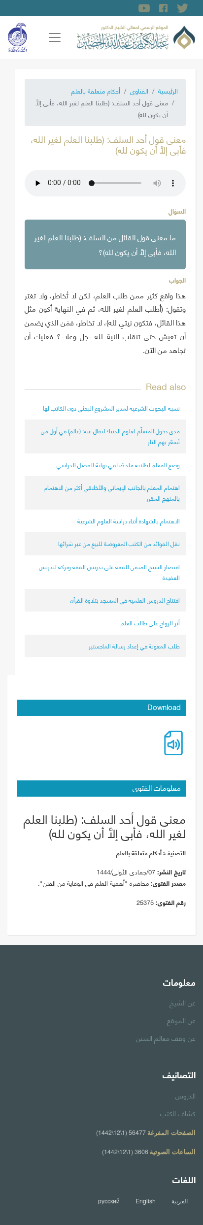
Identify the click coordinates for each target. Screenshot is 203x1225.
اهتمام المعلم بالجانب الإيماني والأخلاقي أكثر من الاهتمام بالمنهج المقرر (112, 493)
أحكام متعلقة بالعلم (95, 91)
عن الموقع (181, 1020)
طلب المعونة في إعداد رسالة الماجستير (134, 645)
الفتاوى (139, 91)
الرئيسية (168, 91)
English (145, 1200)
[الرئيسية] (136, 36)
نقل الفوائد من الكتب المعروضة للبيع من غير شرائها (119, 543)
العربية (179, 1200)
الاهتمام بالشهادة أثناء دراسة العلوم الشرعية (128, 520)
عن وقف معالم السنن (166, 1037)
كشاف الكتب (178, 1113)
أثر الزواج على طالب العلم (150, 622)
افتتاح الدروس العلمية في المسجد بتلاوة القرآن (125, 600)
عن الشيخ (182, 1002)
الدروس (185, 1095)
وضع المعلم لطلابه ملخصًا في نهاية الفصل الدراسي (118, 464)
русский (109, 1200)
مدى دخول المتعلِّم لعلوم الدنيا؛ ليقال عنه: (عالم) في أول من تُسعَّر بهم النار (110, 436)
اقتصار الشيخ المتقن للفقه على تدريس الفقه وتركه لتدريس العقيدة (109, 572)
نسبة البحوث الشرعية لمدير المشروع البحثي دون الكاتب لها (111, 408)
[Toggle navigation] (54, 37)
